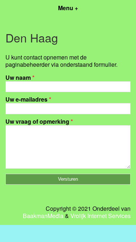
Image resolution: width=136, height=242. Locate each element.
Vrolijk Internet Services (100, 216)
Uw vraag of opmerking (39, 121)
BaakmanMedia (43, 216)
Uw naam (19, 77)
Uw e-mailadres (28, 99)
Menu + (68, 8)
